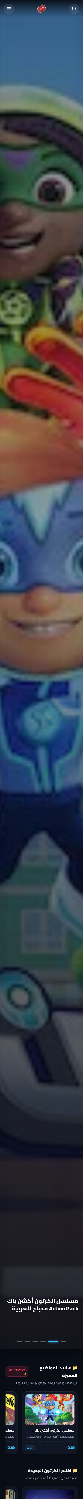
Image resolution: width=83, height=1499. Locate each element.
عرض (30, 1447)
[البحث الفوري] (74, 9)
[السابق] (70, 1422)
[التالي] (12, 1422)
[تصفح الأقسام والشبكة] (9, 9)
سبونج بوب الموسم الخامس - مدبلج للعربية (47, 1304)
